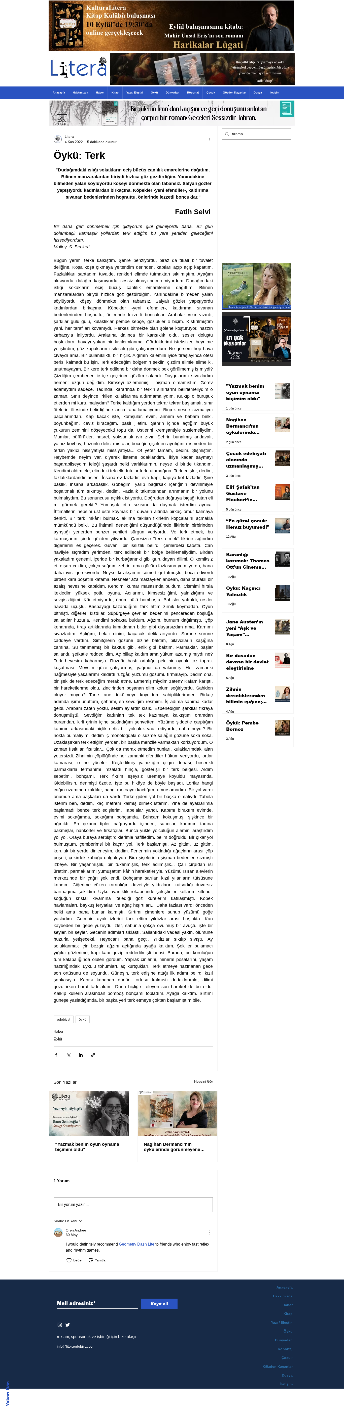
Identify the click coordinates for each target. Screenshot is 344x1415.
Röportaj (285, 1349)
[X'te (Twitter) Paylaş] (68, 1055)
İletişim (286, 1384)
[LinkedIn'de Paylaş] (80, 1055)
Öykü (58, 1039)
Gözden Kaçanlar (278, 1366)
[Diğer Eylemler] (210, 139)
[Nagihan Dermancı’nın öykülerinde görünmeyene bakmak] (177, 1113)
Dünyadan (284, 1340)
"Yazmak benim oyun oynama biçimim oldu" (87, 1147)
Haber (58, 1031)
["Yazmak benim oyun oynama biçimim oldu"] (89, 1113)
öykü (82, 1019)
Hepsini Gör (203, 1081)
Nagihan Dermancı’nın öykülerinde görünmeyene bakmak (172, 1147)
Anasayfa (285, 1287)
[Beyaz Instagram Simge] (60, 1325)
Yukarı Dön (8, 1393)
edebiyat (63, 1019)
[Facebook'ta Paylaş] (56, 1055)
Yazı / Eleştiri (282, 1322)
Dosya (287, 1375)
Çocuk (287, 1358)
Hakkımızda (283, 1296)
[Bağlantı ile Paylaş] (93, 1055)
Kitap (288, 1314)
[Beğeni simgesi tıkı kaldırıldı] (69, 1260)
